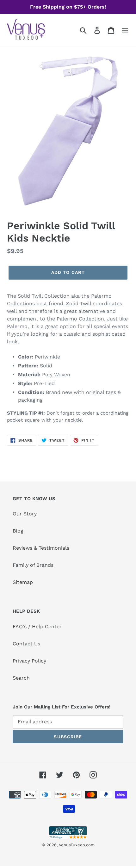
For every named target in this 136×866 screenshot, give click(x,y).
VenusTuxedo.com (77, 845)
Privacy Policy (29, 661)
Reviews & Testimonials (41, 548)
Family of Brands (33, 565)
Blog (18, 531)
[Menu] (125, 30)
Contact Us (26, 644)
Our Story (25, 514)
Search (21, 678)
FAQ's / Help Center (37, 627)
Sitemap (23, 582)
